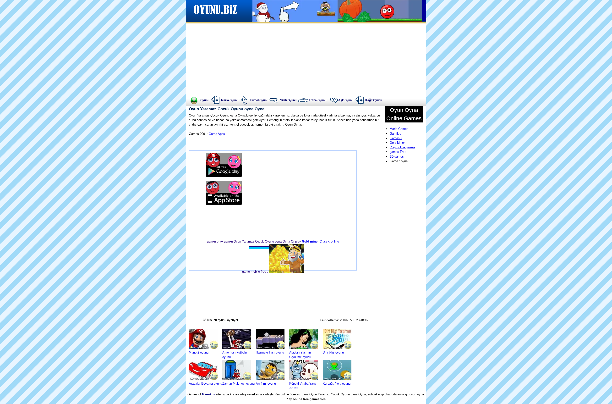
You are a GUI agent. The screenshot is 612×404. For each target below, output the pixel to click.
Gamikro (395, 133)
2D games (397, 156)
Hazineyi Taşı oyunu (270, 352)
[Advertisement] (306, 59)
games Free (398, 152)
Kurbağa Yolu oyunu (336, 383)
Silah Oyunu (288, 100)
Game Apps (217, 134)
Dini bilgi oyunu (333, 352)
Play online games (402, 147)
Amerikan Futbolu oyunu (234, 355)
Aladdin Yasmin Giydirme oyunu (300, 355)
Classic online (320, 241)
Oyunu (204, 100)
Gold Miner (397, 142)
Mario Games (399, 129)
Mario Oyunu (229, 100)
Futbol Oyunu (259, 100)
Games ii (396, 138)
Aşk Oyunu (345, 100)
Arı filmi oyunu (266, 383)
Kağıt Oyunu (373, 100)
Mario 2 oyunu (198, 352)
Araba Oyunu (317, 100)
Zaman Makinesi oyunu (238, 383)
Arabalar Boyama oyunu (205, 383)
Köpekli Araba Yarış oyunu (303, 386)
